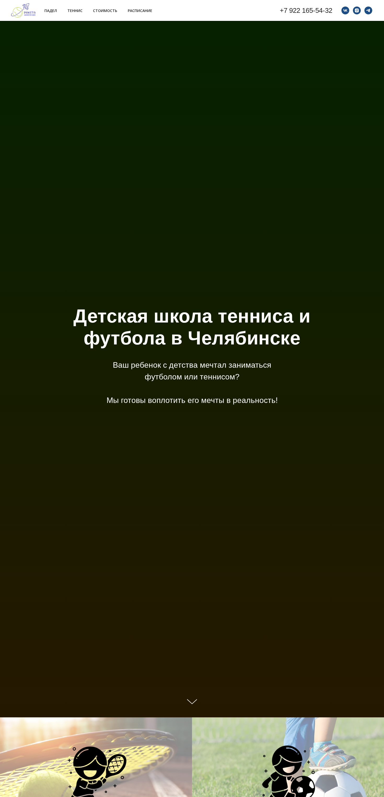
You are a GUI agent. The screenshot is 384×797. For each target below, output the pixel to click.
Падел (50, 10)
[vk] (345, 10)
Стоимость (105, 10)
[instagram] (357, 10)
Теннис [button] (75, 10)
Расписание (140, 10)
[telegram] (368, 10)
